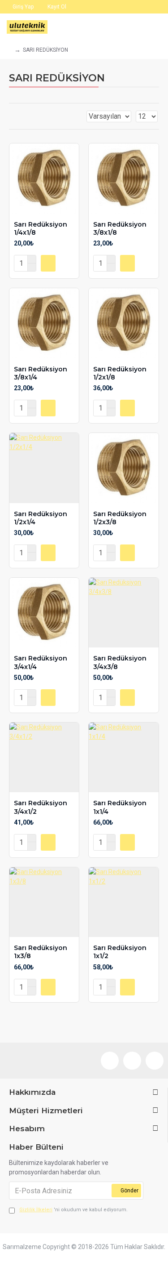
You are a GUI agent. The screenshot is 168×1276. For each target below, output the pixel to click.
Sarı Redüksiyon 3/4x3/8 (119, 662)
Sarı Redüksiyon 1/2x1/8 (119, 373)
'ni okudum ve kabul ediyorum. (73, 1210)
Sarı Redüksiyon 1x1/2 (119, 952)
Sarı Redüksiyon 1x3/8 (40, 952)
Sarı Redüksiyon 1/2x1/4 (40, 518)
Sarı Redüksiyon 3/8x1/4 (40, 373)
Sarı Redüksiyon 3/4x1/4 (40, 662)
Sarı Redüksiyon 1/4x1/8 (40, 228)
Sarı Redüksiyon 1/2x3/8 (119, 518)
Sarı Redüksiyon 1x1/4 (119, 807)
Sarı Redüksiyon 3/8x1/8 (119, 228)
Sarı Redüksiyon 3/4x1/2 (40, 807)
